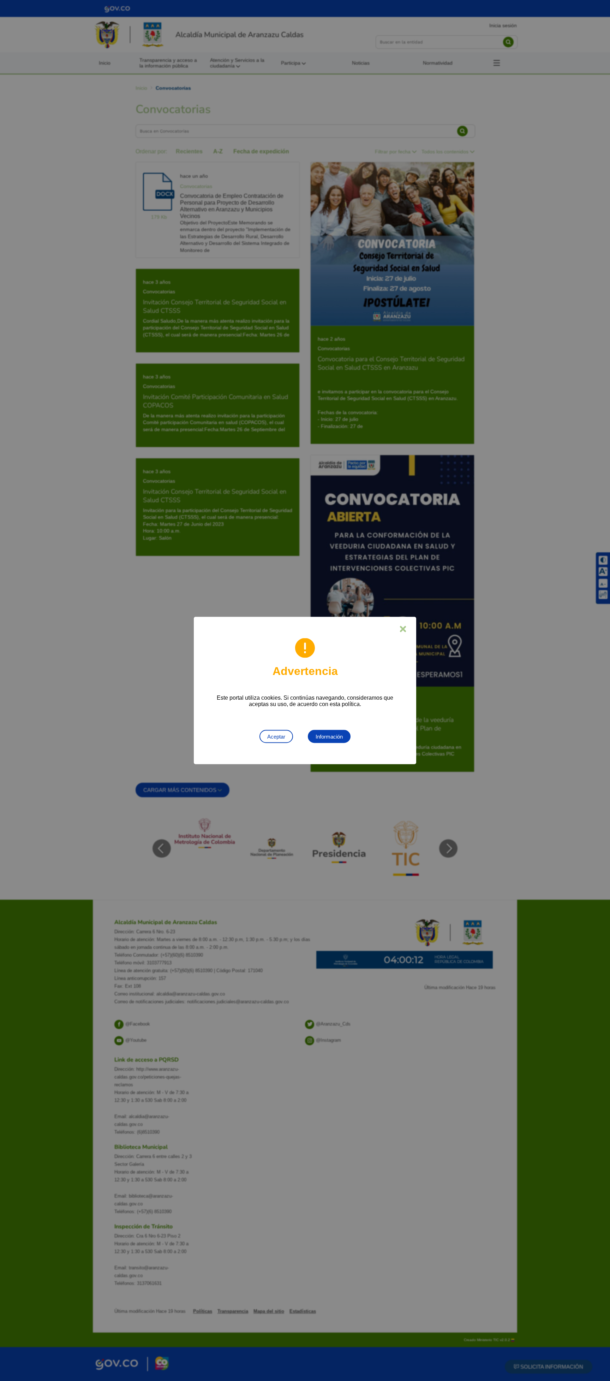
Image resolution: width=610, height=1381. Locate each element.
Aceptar (276, 737)
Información (329, 737)
